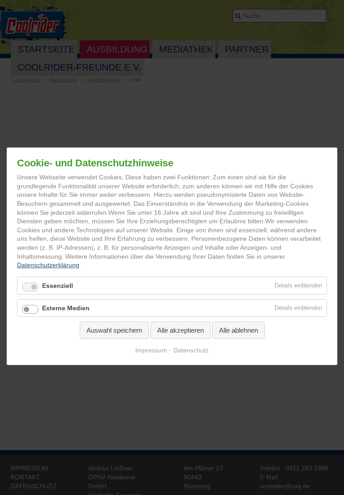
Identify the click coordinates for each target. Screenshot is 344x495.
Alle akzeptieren (180, 330)
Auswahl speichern (114, 330)
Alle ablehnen (238, 330)
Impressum (151, 350)
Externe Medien (66, 308)
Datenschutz (191, 350)
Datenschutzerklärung (48, 265)
